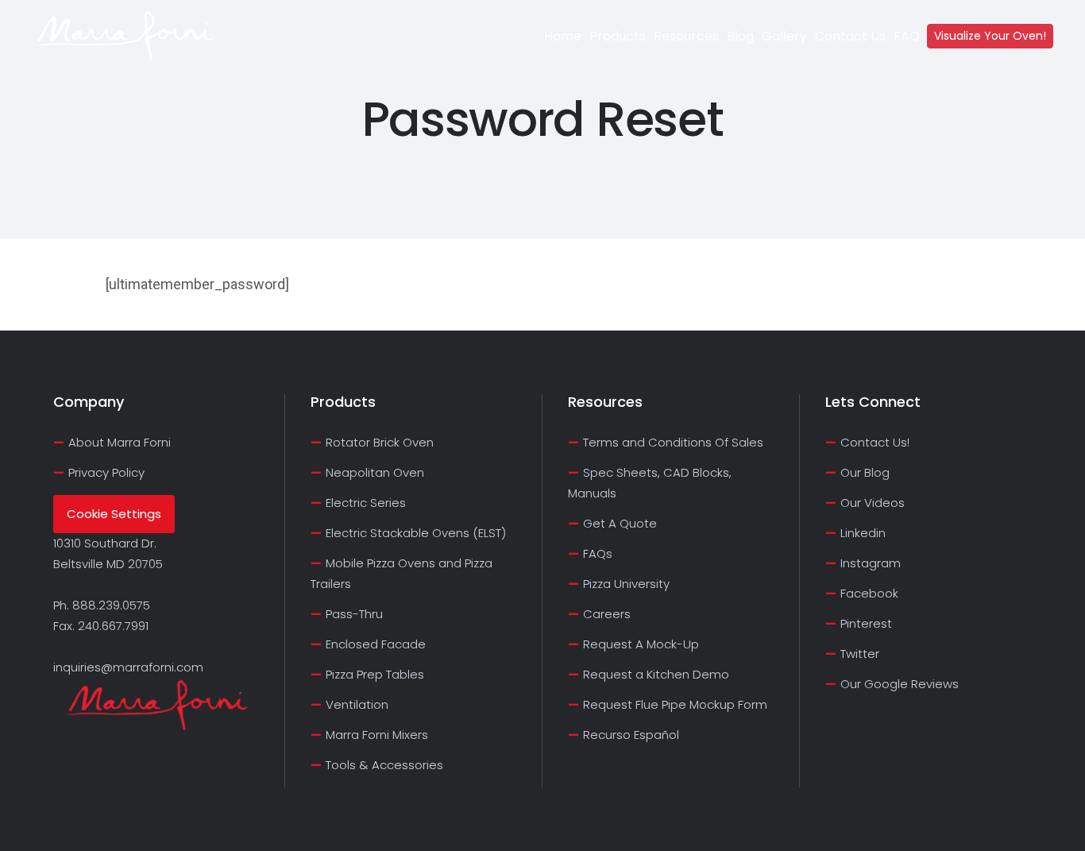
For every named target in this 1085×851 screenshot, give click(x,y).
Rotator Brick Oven (380, 442)
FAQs (597, 553)
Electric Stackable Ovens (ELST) (416, 532)
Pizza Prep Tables (375, 674)
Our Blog (865, 472)
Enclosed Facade (376, 644)
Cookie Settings (114, 513)
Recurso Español (631, 734)
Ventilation (357, 704)
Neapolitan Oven (375, 472)
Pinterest (866, 623)
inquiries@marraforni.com (128, 667)
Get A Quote (620, 523)
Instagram (870, 563)
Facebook (869, 593)
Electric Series (366, 502)
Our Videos (872, 502)
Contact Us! (874, 442)
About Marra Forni (119, 442)
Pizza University (626, 583)
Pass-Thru (354, 613)
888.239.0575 (111, 605)
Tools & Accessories (384, 764)
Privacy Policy (106, 472)
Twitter (859, 653)
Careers (607, 613)
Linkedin (863, 532)
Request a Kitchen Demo (656, 674)
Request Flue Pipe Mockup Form (675, 704)
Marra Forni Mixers (377, 734)
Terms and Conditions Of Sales (673, 442)
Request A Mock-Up (641, 644)
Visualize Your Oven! (990, 36)
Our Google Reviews (899, 683)
